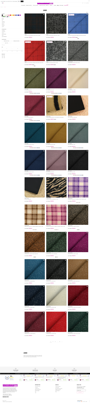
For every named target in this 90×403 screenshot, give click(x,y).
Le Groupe (36, 387)
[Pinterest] (5, 396)
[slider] (2, 50)
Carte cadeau (57, 387)
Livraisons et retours (57, 386)
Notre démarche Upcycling (58, 388)
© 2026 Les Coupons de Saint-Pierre (7, 401)
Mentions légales (37, 390)
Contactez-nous (37, 388)
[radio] (77, 38)
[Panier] (88, 3)
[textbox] (7, 48)
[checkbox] (12, 20)
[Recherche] (82, 3)
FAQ (35, 391)
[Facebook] (3, 396)
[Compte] (86, 3)
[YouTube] (6, 396)
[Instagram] (4, 396)
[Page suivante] (62, 341)
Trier (87, 12)
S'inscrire (80, 392)
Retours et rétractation (38, 389)
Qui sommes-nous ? (37, 386)
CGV (35, 392)
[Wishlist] (84, 3)
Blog (56, 391)
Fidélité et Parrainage (58, 389)
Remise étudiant (57, 390)
